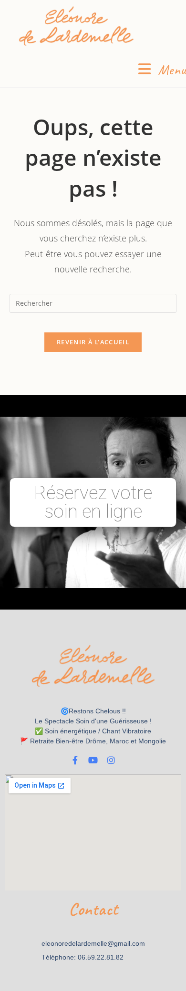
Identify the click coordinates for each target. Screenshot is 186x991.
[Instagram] (111, 760)
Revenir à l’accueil (93, 342)
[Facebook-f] (75, 760)
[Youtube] (93, 760)
